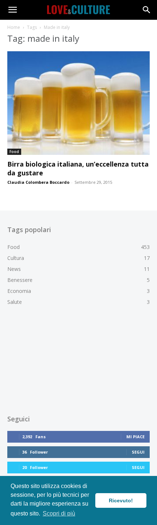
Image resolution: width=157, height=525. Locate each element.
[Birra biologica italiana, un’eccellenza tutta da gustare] (78, 103)
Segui (138, 452)
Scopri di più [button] (59, 513)
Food (14, 151)
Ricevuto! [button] (121, 500)
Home (13, 27)
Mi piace (135, 436)
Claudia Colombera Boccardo (38, 182)
